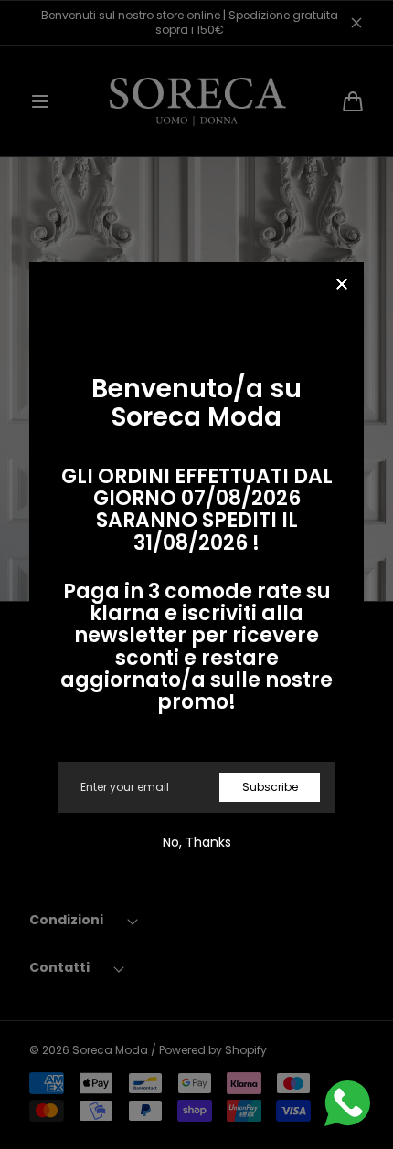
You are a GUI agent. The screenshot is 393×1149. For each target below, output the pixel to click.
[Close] (342, 285)
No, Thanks (197, 842)
